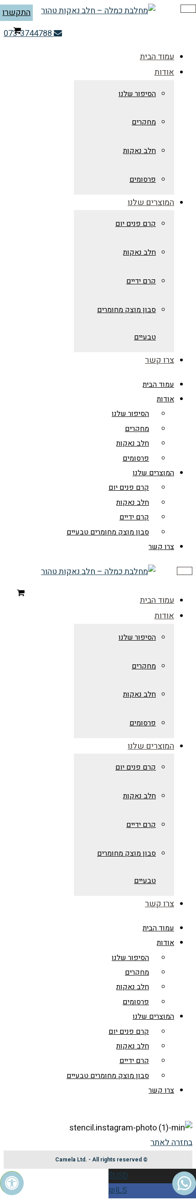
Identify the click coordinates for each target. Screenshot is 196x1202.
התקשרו (16, 12)
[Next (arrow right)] (180, 601)
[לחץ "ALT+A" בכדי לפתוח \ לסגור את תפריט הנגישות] (12, 1183)
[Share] (166, 10)
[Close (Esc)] (186, 10)
